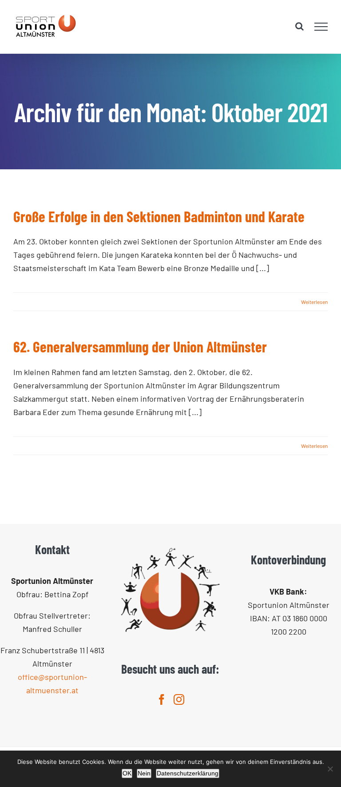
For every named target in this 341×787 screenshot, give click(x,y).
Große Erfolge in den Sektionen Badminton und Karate (159, 216)
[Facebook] (161, 699)
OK (127, 773)
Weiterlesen (314, 302)
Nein (144, 773)
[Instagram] (179, 699)
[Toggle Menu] (321, 27)
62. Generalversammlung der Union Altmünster (140, 347)
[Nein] (329, 768)
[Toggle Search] (299, 26)
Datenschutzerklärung (187, 773)
